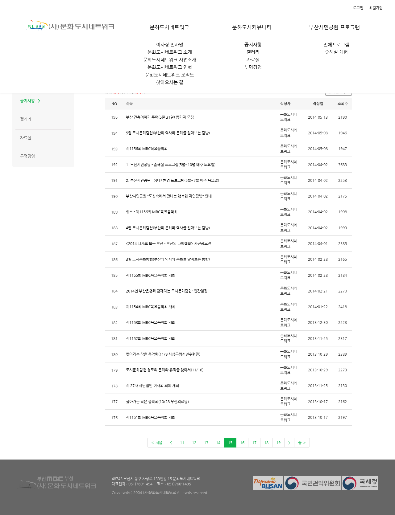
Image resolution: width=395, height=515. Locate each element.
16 (242, 442)
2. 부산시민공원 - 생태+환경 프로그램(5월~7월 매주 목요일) (172, 180)
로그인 (358, 8)
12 (194, 442)
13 (206, 442)
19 (278, 442)
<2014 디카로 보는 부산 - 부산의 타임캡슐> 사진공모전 (168, 243)
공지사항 (253, 44)
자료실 (253, 59)
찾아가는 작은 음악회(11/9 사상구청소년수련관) (163, 354)
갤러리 (253, 52)
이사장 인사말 (169, 44)
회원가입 (376, 8)
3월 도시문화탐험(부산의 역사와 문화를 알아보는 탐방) (168, 259)
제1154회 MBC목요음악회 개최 (150, 307)
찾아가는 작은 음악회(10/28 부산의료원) (157, 401)
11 (182, 442)
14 (218, 442)
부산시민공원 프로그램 (334, 27)
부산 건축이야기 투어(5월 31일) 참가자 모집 (160, 117)
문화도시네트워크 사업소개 (169, 59)
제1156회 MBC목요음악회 (147, 148)
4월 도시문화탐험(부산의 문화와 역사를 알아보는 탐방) (168, 228)
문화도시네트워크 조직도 (169, 74)
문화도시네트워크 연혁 (170, 67)
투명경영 (253, 67)
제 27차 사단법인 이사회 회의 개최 (152, 385)
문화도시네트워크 (169, 27)
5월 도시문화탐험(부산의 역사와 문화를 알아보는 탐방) (168, 133)
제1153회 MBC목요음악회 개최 (150, 322)
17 (254, 442)
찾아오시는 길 (169, 82)
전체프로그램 (336, 44)
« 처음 (156, 442)
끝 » (302, 442)
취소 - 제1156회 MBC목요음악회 (151, 212)
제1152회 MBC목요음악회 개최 (150, 338)
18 (266, 442)
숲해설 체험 (336, 52)
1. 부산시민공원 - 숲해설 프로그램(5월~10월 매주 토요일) (170, 164)
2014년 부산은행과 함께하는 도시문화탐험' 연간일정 (166, 291)
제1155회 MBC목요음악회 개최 (150, 275)
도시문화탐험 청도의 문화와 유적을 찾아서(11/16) (164, 370)
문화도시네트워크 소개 (170, 52)
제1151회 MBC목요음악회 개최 (150, 417)
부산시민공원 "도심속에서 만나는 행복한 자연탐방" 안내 (169, 196)
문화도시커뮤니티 (252, 27)
